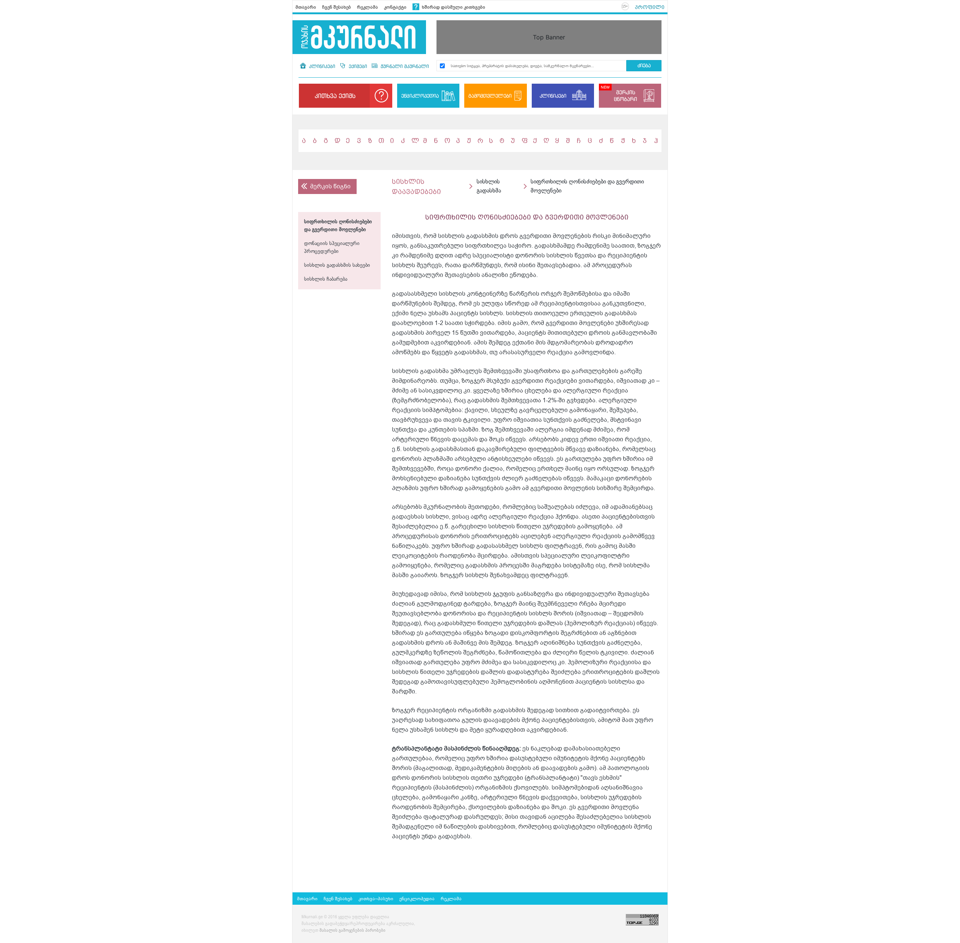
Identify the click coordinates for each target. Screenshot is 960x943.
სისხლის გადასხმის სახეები (337, 265)
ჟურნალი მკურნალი (404, 66)
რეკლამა (367, 7)
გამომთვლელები (490, 96)
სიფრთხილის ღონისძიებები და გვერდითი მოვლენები (338, 226)
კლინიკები (322, 66)
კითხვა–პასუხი (375, 899)
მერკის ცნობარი (625, 95)
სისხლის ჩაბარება (325, 279)
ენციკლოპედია (420, 96)
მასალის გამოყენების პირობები (353, 930)
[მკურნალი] (359, 37)
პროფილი (649, 7)
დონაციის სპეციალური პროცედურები (332, 247)
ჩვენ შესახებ (336, 7)
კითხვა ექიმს (335, 95)
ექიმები (358, 66)
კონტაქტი (395, 7)
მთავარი (306, 7)
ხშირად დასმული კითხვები (453, 7)
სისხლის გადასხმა (489, 186)
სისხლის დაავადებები (416, 186)
